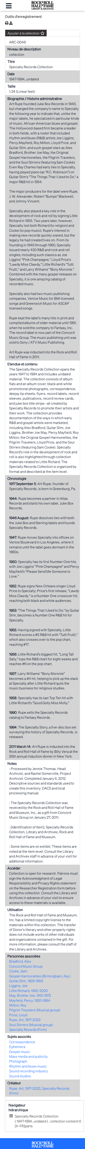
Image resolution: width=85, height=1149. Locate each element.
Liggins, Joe (18, 985)
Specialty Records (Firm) (28, 1029)
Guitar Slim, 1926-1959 (26, 980)
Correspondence (22, 1042)
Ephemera (17, 1046)
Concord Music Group (25, 966)
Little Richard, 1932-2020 (28, 990)
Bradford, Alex (20, 961)
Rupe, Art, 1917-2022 (25, 1019)
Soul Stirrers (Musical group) (31, 1024)
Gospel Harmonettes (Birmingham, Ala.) (39, 976)
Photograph (18, 1061)
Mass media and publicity (28, 1056)
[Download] (11, 23)
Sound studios (20, 1076)
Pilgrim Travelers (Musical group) (34, 1010)
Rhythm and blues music (28, 1066)
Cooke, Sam (18, 971)
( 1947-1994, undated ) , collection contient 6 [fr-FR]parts (48, 1121)
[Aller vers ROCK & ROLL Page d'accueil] (42, 8)
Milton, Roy (17, 1005)
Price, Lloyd (18, 1015)
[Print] (6, 23)
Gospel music (19, 1051)
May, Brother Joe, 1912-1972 (30, 995)
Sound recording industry (28, 1071)
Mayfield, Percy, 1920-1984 (29, 1000)
